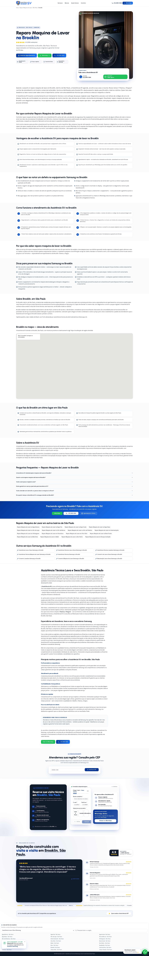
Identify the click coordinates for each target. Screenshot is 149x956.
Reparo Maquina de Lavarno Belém (49, 536)
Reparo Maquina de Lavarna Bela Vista (27, 536)
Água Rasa (7, 936)
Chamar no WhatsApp (105, 820)
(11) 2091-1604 (118, 3)
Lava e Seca (75, 813)
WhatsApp (129, 3)
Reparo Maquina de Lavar (26, 7)
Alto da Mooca (105, 936)
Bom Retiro (104, 943)
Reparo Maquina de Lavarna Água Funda (75, 527)
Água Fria (55, 934)
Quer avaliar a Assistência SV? (120, 913)
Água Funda (104, 934)
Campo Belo (56, 949)
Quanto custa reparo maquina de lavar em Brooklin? (30, 477)
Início (17, 7)
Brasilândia (104, 945)
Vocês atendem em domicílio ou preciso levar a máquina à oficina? (35, 490)
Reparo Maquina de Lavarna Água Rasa (99, 527)
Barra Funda (104, 941)
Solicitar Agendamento (27, 55)
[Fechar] (140, 950)
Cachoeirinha (105, 947)
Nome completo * (78, 796)
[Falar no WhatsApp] (144, 951)
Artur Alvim (56, 941)
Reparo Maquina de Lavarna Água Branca (28, 527)
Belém (55, 943)
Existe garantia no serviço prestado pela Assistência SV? (32, 486)
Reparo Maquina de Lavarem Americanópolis (107, 530)
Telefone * (84, 802)
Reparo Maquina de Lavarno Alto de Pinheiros (80, 530)
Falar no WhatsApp (48, 741)
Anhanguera (105, 938)
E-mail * (75, 802)
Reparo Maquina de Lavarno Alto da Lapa (28, 530)
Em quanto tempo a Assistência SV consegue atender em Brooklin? (35, 495)
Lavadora (81, 813)
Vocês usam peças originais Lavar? (26, 482)
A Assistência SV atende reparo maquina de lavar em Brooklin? (33, 473)
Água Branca (8, 934)
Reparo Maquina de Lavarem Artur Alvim (76, 533)
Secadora (87, 813)
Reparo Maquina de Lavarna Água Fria (52, 527)
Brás (54, 945)
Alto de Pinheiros (9, 938)
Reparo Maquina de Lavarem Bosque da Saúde (97, 536)
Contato (83, 3)
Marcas (67, 3)
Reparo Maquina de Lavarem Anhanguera (28, 533)
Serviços (60, 3)
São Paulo (35, 7)
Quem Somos (75, 3)
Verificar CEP (92, 769)
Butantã (55, 947)
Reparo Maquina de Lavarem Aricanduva (52, 533)
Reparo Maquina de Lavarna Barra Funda (101, 533)
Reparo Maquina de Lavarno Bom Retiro (72, 536)
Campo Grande (105, 949)
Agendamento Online (89, 513)
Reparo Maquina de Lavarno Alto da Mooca (53, 530)
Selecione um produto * (79, 808)
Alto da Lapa (56, 936)
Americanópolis (57, 938)
